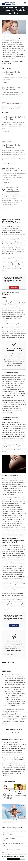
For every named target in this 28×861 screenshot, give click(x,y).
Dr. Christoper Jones (9, 709)
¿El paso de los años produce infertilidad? (8, 795)
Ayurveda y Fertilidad (9, 838)
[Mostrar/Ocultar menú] (25, 3)
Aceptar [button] (10, 859)
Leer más (22, 859)
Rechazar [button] (16, 859)
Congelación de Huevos (8, 716)
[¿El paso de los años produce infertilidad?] (8, 784)
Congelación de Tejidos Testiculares (15, 718)
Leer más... (5, 82)
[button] (12, 253)
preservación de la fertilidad (9, 719)
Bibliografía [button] (6, 671)
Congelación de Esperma (14, 714)
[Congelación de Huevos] (20, 784)
